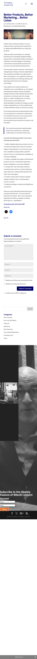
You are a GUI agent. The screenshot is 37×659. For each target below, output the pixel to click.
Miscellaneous (8, 329)
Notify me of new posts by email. (16, 284)
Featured (24, 24)
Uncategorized (8, 335)
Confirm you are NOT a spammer (16, 293)
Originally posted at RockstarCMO (14, 204)
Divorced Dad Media (10, 320)
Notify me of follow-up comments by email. (19, 280)
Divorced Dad (8, 317)
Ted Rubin (8, 24)
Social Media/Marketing (18, 26)
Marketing (7, 26)
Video (5, 338)
